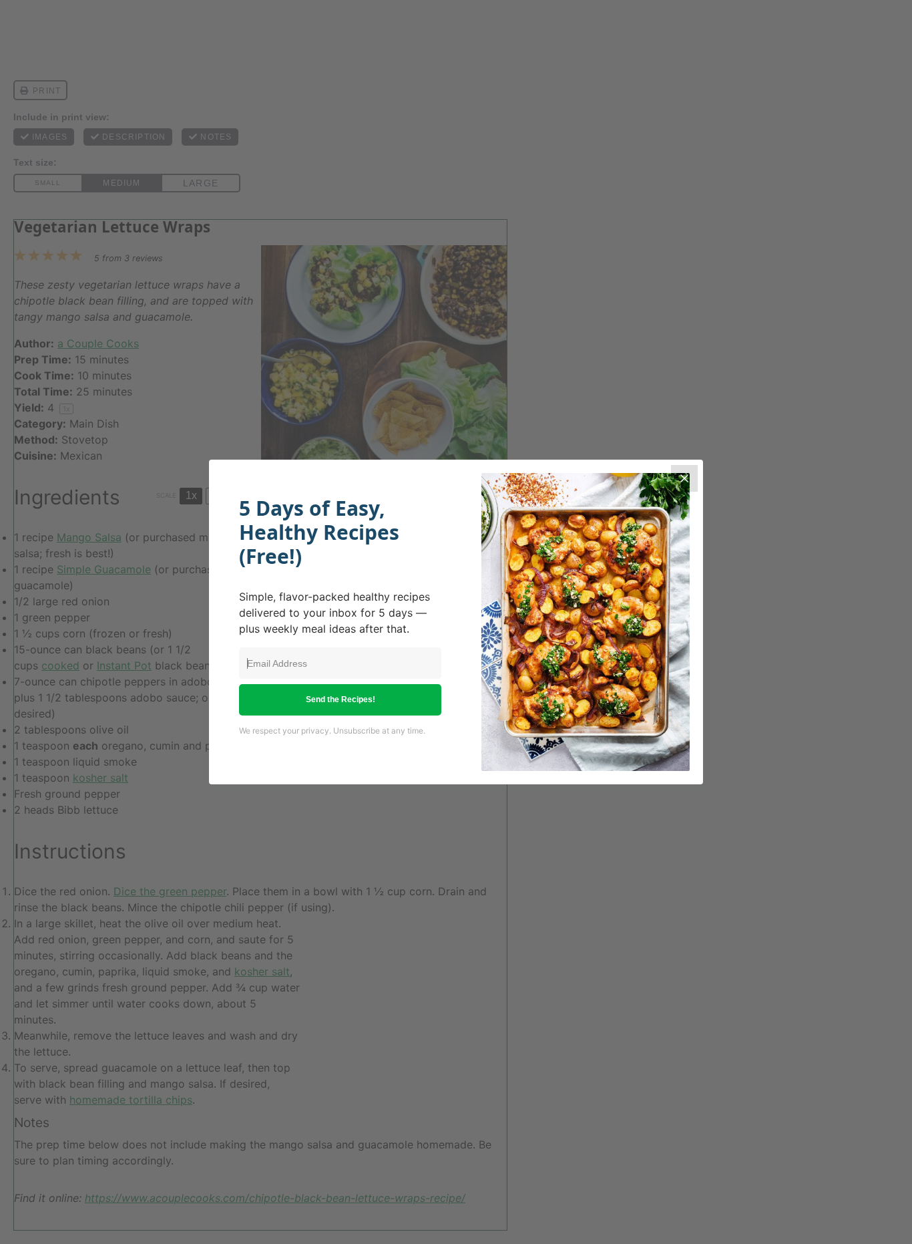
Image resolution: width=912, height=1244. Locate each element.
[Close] (684, 478)
